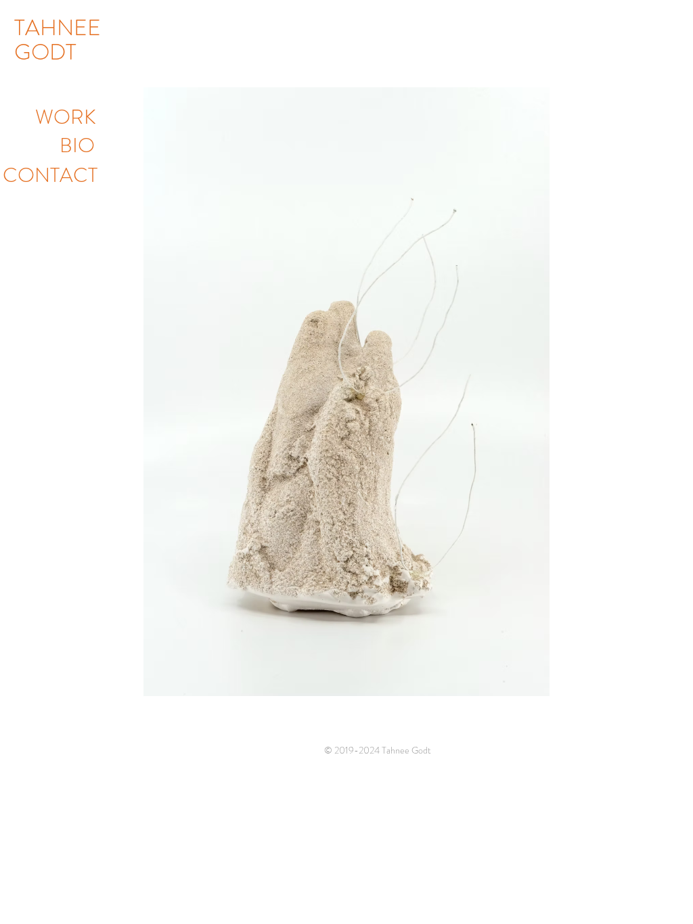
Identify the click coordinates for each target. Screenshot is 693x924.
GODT (45, 52)
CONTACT (50, 174)
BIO (77, 145)
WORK (65, 116)
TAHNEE (57, 27)
